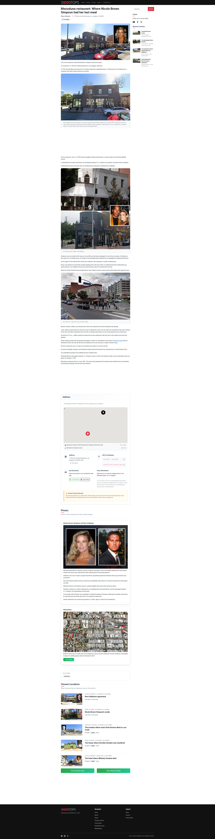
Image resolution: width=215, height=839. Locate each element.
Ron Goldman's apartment (95, 697)
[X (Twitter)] (141, 22)
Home (83, 2)
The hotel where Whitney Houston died (100, 758)
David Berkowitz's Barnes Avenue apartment (146, 61)
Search (88, 2)
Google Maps (75, 479)
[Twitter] (68, 836)
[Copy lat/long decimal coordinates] (124, 459)
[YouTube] (134, 22)
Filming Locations (99, 820)
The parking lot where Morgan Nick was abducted (147, 50)
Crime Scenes (98, 823)
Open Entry (123, 448)
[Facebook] (138, 22)
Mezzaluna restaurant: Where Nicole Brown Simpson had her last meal (84, 445)
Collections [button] (106, 2)
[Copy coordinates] (124, 465)
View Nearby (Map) (113, 771)
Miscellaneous (98, 828)
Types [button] (99, 2)
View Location (68, 659)
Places (94, 2)
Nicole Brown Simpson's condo (74, 448)
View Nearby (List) (77, 771)
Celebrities (67, 676)
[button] (103, 412)
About (127, 812)
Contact (128, 815)
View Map (66, 19)
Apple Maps (86, 479)
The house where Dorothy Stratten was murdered (105, 743)
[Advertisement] (95, 143)
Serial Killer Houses (99, 826)
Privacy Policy (129, 818)
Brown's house (118, 340)
